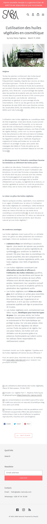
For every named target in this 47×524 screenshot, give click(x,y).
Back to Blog (25, 435)
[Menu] (43, 14)
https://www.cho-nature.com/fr (29, 395)
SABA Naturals (19, 516)
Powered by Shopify (31, 516)
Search (7, 456)
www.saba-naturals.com (16, 360)
